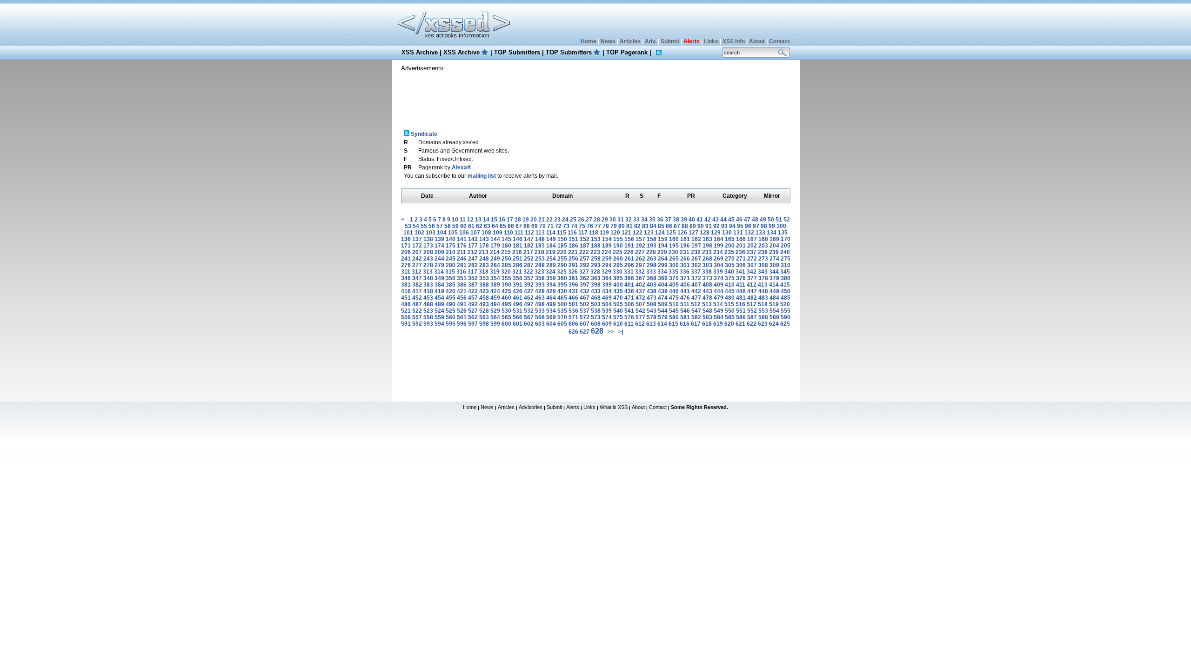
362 (584, 278)
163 (707, 239)
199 (718, 245)
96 (748, 226)
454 (439, 298)
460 (506, 298)
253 (540, 258)
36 (660, 219)
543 (651, 311)
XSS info (734, 41)
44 (723, 219)
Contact (779, 41)
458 (484, 298)
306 (741, 265)
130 (727, 232)
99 (772, 226)
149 (551, 239)
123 (649, 232)
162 (696, 239)
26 (581, 219)
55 (424, 226)
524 (439, 311)
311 (405, 271)
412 (751, 284)
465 (562, 298)
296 (629, 265)
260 (618, 258)
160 (674, 239)
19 (525, 219)
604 (551, 324)
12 (470, 219)
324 (550, 271)
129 (716, 232)
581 (685, 317)
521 (406, 311)
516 (740, 304)
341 (740, 271)
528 (484, 311)
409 (718, 284)
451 (406, 298)
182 (529, 245)
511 (684, 304)
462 (529, 298)
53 (408, 226)
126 (682, 232)
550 (730, 311)
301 (685, 265)
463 (540, 298)
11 (463, 219)
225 (617, 252)
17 (510, 219)
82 (637, 226)
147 (529, 239)
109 (497, 232)
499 (551, 304)
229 (662, 252)
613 (651, 324)
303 (707, 265)
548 (707, 311)
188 (596, 245)
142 (473, 239)
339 (718, 271)
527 (473, 311)
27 (589, 219)
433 (596, 291)
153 (596, 239)
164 (718, 239)
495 (506, 304)
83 (645, 226)
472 (640, 298)
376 (741, 278)
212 (472, 252)
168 (763, 239)
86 (669, 226)
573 (596, 317)
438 (651, 291)
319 (495, 271)
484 (774, 298)
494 (495, 304)
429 (551, 291)
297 (640, 265)
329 (606, 271)
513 (707, 304)
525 (450, 311)
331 (629, 271)
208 (428, 252)
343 (763, 271)
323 (539, 271)
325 (562, 271)
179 (495, 245)
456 (462, 298)
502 (584, 304)
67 (518, 226)
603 (540, 324)
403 (651, 284)
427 (529, 291)
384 (439, 284)
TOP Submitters (517, 52)
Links (711, 41)
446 (741, 291)
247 (473, 258)
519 (774, 304)
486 (406, 304)
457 (473, 298)
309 (774, 265)
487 (417, 304)
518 (763, 304)
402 (640, 284)
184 (551, 245)
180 (506, 245)
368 (651, 278)
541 (629, 311)
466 (573, 298)
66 (511, 226)
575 (618, 317)
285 (506, 265)
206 (406, 252)
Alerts (572, 407)
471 (629, 298)
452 (417, 298)
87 (677, 226)
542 (640, 311)
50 (771, 219)
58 (447, 226)
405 (674, 284)
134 (771, 232)
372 (696, 278)
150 (562, 239)
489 (439, 304)
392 (529, 284)
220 (562, 252)
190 (618, 245)
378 (763, 278)
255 (562, 258)
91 (708, 226)
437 (640, 291)
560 (450, 317)
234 (718, 252)
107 (475, 232)
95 (740, 226)
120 (615, 232)
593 (428, 324)
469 (607, 298)
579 (663, 317)
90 (700, 226)
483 (763, 298)
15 (494, 219)
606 (573, 324)
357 (529, 278)
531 (517, 311)
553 (763, 311)
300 (674, 265)
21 (541, 219)
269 (718, 258)
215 (506, 252)
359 (551, 278)
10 (455, 219)
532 (529, 311)
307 (752, 265)
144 (495, 239)
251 (517, 258)
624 (774, 324)
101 (408, 232)
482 (752, 298)
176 (462, 245)
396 (573, 284)
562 (473, 317)
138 (428, 239)
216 (517, 252)
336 (684, 271)
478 (707, 298)
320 (506, 271)
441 (685, 291)
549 (718, 311)
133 (760, 232)
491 (462, 304)
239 (774, 252)
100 (781, 226)
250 (506, 258)
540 (618, 311)
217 (528, 252)
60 (463, 226)
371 (685, 278)
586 (741, 317)
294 (607, 265)
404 (663, 284)
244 (439, 258)
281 (462, 265)
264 (663, 258)
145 (506, 239)
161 (685, 239)
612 (640, 324)
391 (517, 284)
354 (495, 278)
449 (774, 291)
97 (756, 226)
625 (785, 324)
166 (741, 239)
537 (584, 311)
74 (574, 226)
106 (464, 232)
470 (618, 298)
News (608, 41)
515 (729, 304)
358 (540, 278)
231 (684, 252)
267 (696, 258)
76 (590, 226)
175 (450, 245)
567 (529, 317)
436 (629, 291)
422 (473, 291)
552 (752, 311)
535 (562, 311)
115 (561, 232)
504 (607, 304)
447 (752, 291)
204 (774, 245)
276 (406, 265)
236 (740, 252)
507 (640, 304)
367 (640, 278)
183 (540, 245)
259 (607, 258)
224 (606, 252)
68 (526, 226)
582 (696, 317)
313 (428, 271)
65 (503, 226)
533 (540, 311)
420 (450, 291)
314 (439, 271)
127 (693, 232)
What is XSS (614, 407)
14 (486, 219)
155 (618, 239)
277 (417, 265)
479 (718, 298)
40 (692, 219)
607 (584, 324)
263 (651, 258)
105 (453, 232)
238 (763, 252)
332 (640, 271)
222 (584, 252)
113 (540, 232)
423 (484, 291)
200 (730, 245)
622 (751, 324)
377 (752, 278)
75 (582, 226)
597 (473, 324)
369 (663, 278)
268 (707, 258)
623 (763, 324)
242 (417, 258)
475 (674, 298)
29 (605, 219)
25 (573, 219)
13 (478, 219)
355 (506, 278)
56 (431, 226)
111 (519, 232)
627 (584, 331)
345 (785, 271)
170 (785, 239)
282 (473, 265)
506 (629, 304)
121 (626, 232)
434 (607, 291)
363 (596, 278)
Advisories (530, 407)
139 (439, 239)
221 (573, 252)
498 (540, 304)
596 (462, 324)
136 (406, 239)
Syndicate (423, 134)
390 (506, 284)
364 (607, 278)
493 (484, 304)
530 (506, 311)
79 (613, 226)
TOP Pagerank (627, 52)
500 (562, 304)
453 (428, 298)
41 (699, 219)
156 (629, 239)
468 (596, 298)
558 (428, 317)
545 (674, 311)
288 (540, 265)
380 (785, 278)
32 (628, 219)
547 (696, 311)
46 (739, 219)
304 (718, 265)
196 (685, 245)
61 (471, 226)
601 (517, 324)
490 (450, 304)
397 (584, 284)
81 (629, 226)
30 (612, 219)
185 (562, 245)
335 (673, 271)
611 (629, 324)
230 (673, 252)
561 (462, 317)
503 (596, 304)
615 (673, 324)
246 (462, 258)
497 (529, 304)
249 (495, 258)
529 (495, 311)
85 (661, 226)
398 (596, 284)
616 (684, 324)
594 (439, 324)
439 (663, 291)
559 (439, 317)
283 (484, 265)
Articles (630, 41)
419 (439, 291)
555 (785, 311)
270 (730, 258)
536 (573, 311)
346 (406, 278)
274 (774, 258)
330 (617, 271)
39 (684, 219)
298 (651, 265)
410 (730, 284)
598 (484, 324)
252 (529, 258)
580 (674, 317)
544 (663, 311)
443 (707, 291)
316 (461, 271)
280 (450, 265)
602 (529, 324)
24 (565, 219)
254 (551, 258)
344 (774, 271)
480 (730, 298)
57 (439, 226)
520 (785, 304)
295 (618, 265)
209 (439, 252)
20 (533, 219)
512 (696, 304)
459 (495, 298)
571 (573, 317)
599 (495, 324)
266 (685, 258)
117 (583, 232)
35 (652, 219)
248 (484, 258)
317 (472, 271)
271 (741, 258)
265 (674, 258)
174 (439, 245)
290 (562, 265)
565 (506, 317)
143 (484, 239)
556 (406, 317)
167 (752, 239)
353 (484, 278)
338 (707, 271)
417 (417, 291)
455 (450, 298)
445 (730, 291)
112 (529, 232)
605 (562, 324)
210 (450, 252)
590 (785, 317)
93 (724, 226)
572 (584, 317)
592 (417, 324)
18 (518, 219)
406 (685, 284)
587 (752, 317)
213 (483, 252)
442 (696, 291)
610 (618, 324)
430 (562, 291)
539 (607, 311)
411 (740, 284)
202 (752, 245)
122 (637, 232)
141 (462, 239)
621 (740, 324)
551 (741, 311)
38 (676, 219)
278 (428, 265)
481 (741, 298)
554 (774, 311)
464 (551, 298)
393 (540, 284)
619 (718, 324)
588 (763, 317)
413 (763, 284)
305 (730, 265)
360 (562, 278)
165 (730, 239)
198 (707, 245)
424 (495, 291)
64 (495, 226)
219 (550, 252)
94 (732, 226)
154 (607, 239)
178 (484, 245)
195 (674, 245)
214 (495, 252)
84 (653, 226)
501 (573, 304)
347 (417, 278)
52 (786, 219)
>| (620, 331)
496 (517, 304)
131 (738, 232)
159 (663, 239)
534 (551, 311)
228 (651, 252)
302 (696, 265)
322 (528, 271)
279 (439, 265)
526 (462, 311)
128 (704, 232)
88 (685, 226)
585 (730, 317)
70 (542, 226)
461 (517, 298)
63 (487, 226)
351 (462, 278)
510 (674, 304)
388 (484, 284)
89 (692, 226)
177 (473, 245)
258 (596, 258)
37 (668, 219)
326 (573, 271)
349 (439, 278)
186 (573, 245)
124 (660, 232)
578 (651, 317)
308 (763, 265)
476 (685, 298)
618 (707, 324)
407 (696, 284)
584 (718, 317)
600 (506, 324)
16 (502, 219)
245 (450, 258)
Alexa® (461, 167)
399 (607, 284)
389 (495, 284)
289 (551, 265)
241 (406, 258)
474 (663, 298)
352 (473, 278)
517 (751, 304)
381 (406, 284)
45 (731, 219)
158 (651, 239)
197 (696, 245)
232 (696, 252)
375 (730, 278)
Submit (670, 41)
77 (598, 226)
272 (752, 258)
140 (450, 239)
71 (550, 226)
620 (729, 324)
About (757, 41)
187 (584, 245)
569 (551, 317)
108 (486, 232)
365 (618, 278)
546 (685, 311)
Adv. (650, 41)
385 (450, 284)
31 (620, 219)
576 (629, 317)
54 (416, 226)
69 (534, 226)
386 (462, 284)
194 (663, 245)
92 (716, 226)
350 (450, 278)
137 (417, 239)
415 (785, 284)
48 (755, 219)
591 (406, 324)
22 (549, 219)
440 (674, 291)
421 (462, 291)
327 (584, 271)
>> (611, 331)
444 (718, 291)
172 (417, 245)
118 (593, 232)
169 (774, 239)
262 (640, 258)
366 (629, 278)
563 (484, 317)
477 (696, 298)
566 (517, 317)
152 (584, 239)
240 (785, 252)
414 (774, 284)
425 (506, 291)
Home (588, 41)
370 (674, 278)
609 (607, 324)
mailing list (482, 176)
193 (651, 245)
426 (517, 291)
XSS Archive (419, 52)
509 (663, 304)
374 (718, 278)
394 (551, 284)
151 (573, 239)
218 (539, 252)
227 (640, 252)
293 (596, 265)
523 (428, 311)
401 (629, 284)
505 (618, 304)
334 (662, 271)
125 (671, 232)
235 (729, 252)
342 (751, 271)
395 (562, 284)
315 (450, 271)
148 (540, 239)
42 (707, 219)
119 (604, 232)
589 (774, 317)
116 (572, 232)
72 (558, 226)
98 (764, 226)
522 (417, 311)
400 (618, 284)
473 (651, 298)
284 (495, 265)
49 (763, 219)
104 (442, 232)
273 (763, 258)
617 (696, 324)
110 (508, 232)
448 (763, 291)
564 (495, 317)
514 (718, 304)
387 (473, 284)
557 (417, 317)
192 (640, 245)
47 (747, 219)
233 (707, 252)
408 (707, 284)
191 (629, 245)
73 (566, 226)
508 (651, 304)
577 (640, 317)
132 (749, 232)
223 (595, 252)
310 (785, 265)
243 (428, 258)
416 (406, 291)
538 (596, 311)
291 (573, 265)
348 (428, 278)
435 (618, 291)
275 (785, 258)
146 (517, 239)
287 (529, 265)
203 (763, 245)
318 (483, 271)
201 (741, 245)
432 (584, 291)
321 (517, 271)
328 (595, 271)
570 (562, 317)
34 (644, 219)
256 (573, 258)
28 (597, 219)
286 (517, 265)
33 (636, 219)
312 (417, 271)
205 (785, 245)
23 (557, 219)
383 (428, 284)
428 (540, 291)
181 (517, 245)
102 (419, 232)
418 (428, 291)
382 (417, 284)
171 (406, 245)
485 (785, 298)
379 (774, 278)
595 (450, 324)
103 (430, 232)
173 (428, 245)
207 (417, 252)
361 (573, 278)
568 (540, 317)
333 (651, 271)
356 (517, 278)
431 (573, 291)
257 (584, 258)
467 (584, 298)
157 (640, 239)
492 (473, 304)
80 (621, 226)
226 (629, 252)
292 (584, 265)
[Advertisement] (595, 97)
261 (629, 258)
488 (428, 304)
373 (707, 278)
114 (550, 232)
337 (696, 271)
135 (783, 232)
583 (707, 317)
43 (715, 219)
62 (479, 226)
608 (596, 324)
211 (461, 252)
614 (662, 324)
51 (779, 219)
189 (607, 245)
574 (607, 317)
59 (455, 226)
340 (729, 271)
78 (605, 226)
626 (573, 331)
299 (663, 265)
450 (785, 291)
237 (751, 252)
